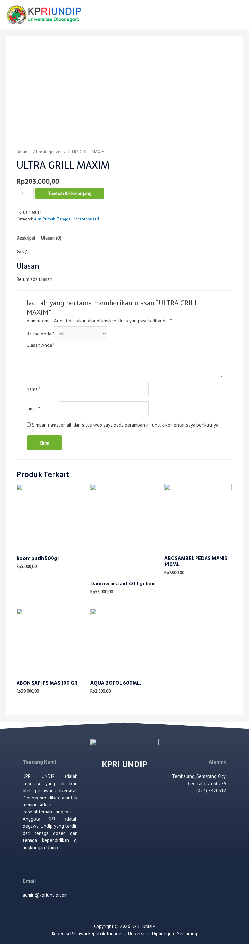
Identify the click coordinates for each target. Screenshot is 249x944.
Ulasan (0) (51, 238)
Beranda (24, 152)
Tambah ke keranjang (69, 193)
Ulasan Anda (41, 345)
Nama (34, 389)
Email (33, 409)
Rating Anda (40, 334)
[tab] (26, 238)
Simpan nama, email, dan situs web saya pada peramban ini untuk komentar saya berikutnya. (125, 425)
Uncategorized (49, 152)
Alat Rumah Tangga (52, 219)
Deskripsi (26, 238)
